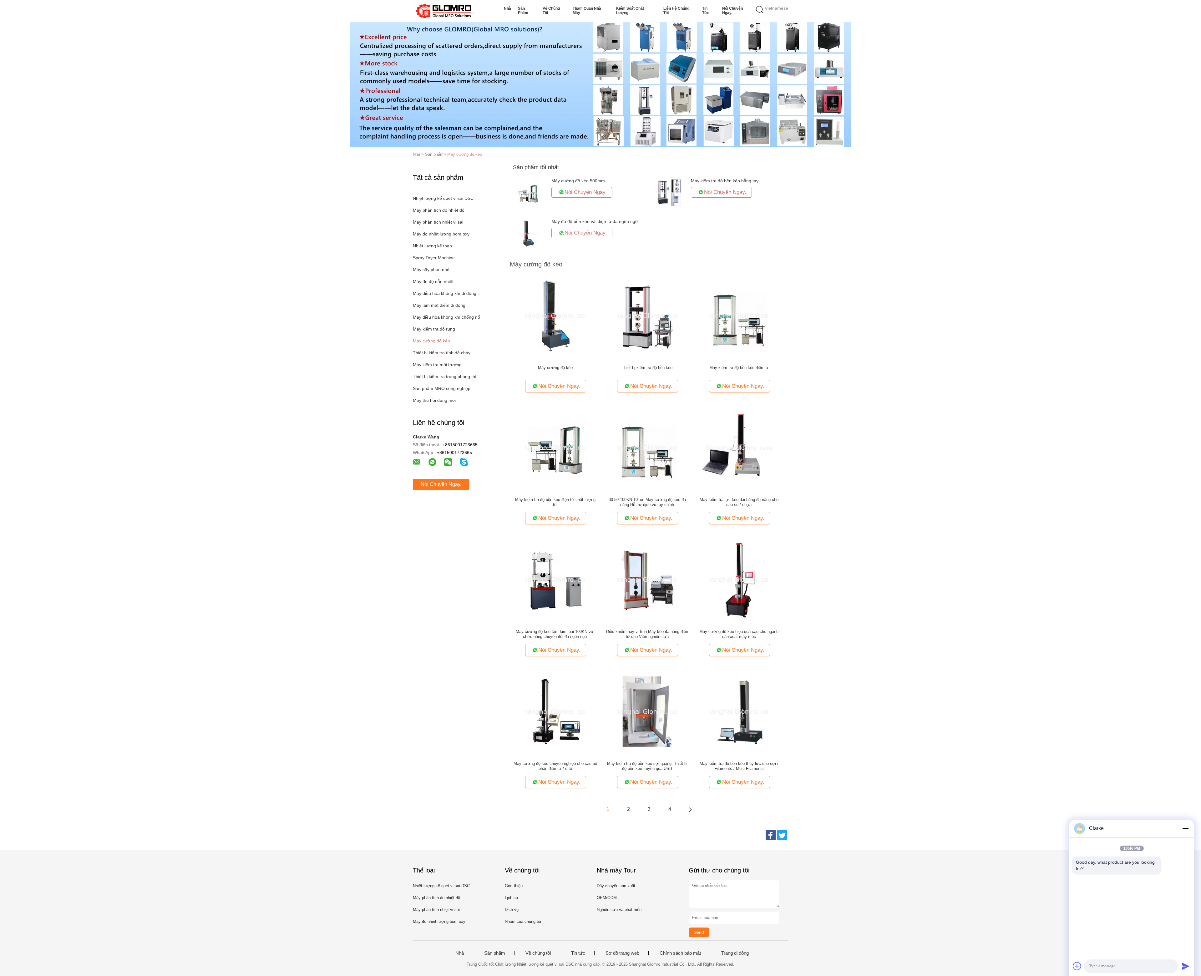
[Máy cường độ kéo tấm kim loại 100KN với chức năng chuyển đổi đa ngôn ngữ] (555, 579)
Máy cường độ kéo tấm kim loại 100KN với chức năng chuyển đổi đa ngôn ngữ (555, 634)
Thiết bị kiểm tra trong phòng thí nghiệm (448, 376)
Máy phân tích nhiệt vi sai (438, 222)
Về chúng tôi (551, 10)
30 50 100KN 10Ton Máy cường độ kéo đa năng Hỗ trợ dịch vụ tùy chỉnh (647, 502)
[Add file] (1077, 966)
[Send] (1185, 966)
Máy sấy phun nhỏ (431, 269)
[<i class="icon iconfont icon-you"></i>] (690, 809)
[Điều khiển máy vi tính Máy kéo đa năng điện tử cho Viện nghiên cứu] (647, 579)
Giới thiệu (514, 885)
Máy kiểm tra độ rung (434, 328)
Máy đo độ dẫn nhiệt (433, 281)
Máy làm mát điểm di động (439, 305)
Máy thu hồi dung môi (434, 400)
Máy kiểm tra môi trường (437, 364)
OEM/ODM (607, 897)
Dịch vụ (512, 909)
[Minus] (1185, 828)
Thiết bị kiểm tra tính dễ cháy (441, 352)
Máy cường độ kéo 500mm (578, 180)
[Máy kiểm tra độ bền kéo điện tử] (739, 315)
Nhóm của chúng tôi (523, 921)
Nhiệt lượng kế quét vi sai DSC (443, 198)
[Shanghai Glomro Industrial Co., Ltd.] (443, 11)
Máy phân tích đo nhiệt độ (438, 210)
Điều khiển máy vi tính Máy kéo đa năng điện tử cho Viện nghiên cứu (647, 634)
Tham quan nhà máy (587, 10)
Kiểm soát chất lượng (630, 10)
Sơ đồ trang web (622, 953)
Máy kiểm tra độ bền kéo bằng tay (724, 180)
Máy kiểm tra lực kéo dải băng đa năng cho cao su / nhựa (739, 502)
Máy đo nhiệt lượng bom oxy (441, 233)
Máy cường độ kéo (464, 154)
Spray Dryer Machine (434, 257)
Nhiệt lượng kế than (432, 245)
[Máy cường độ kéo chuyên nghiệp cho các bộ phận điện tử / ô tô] (555, 711)
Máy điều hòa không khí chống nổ (446, 317)
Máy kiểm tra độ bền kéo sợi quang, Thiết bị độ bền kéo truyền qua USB (647, 766)
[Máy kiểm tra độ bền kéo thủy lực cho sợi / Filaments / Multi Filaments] (739, 711)
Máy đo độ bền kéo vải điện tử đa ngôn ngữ (594, 221)
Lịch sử (512, 897)
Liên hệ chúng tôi (676, 10)
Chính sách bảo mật (680, 953)
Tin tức (705, 10)
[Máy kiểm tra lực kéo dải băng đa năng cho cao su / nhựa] (739, 447)
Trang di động (735, 953)
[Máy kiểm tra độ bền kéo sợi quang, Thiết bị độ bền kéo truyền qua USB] (647, 711)
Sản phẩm (523, 10)
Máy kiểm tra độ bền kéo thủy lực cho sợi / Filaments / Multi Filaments (739, 766)
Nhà (507, 8)
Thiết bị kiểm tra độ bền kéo (647, 367)
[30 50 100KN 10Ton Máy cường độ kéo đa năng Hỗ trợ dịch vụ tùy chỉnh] (647, 447)
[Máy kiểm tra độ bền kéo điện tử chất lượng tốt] (555, 447)
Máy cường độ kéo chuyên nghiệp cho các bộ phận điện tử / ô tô (555, 766)
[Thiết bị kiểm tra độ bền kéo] (647, 315)
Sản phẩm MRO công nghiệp (441, 388)
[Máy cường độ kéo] (555, 315)
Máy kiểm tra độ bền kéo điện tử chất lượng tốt (555, 502)
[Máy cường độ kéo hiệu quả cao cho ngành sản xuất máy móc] (739, 579)
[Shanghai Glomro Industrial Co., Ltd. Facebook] (771, 835)
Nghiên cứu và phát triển (619, 909)
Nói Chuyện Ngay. (732, 10)
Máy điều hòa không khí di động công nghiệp (448, 293)
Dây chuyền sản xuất (616, 885)
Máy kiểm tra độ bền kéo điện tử (738, 367)
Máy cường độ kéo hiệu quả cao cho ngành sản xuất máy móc (738, 634)
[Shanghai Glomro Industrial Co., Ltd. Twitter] (782, 835)
